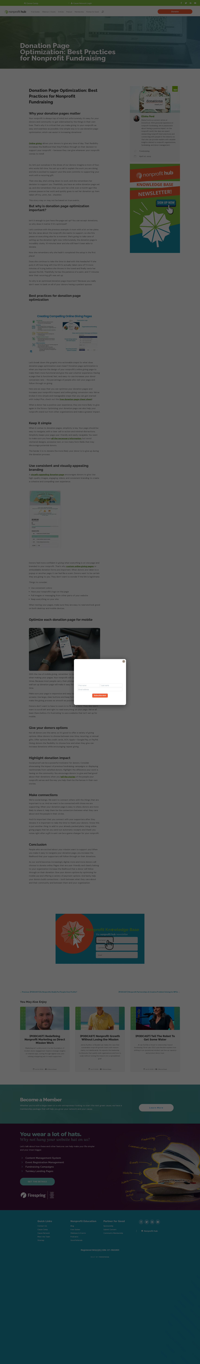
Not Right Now (100, 700)
